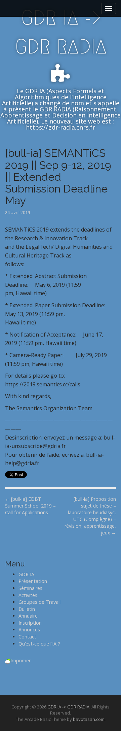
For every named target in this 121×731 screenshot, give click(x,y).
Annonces (29, 629)
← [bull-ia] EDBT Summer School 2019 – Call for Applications (30, 506)
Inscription (30, 623)
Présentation (32, 581)
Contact (27, 636)
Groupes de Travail (39, 602)
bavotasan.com (89, 719)
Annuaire (28, 616)
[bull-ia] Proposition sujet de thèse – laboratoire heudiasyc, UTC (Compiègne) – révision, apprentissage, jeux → (90, 516)
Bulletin (26, 609)
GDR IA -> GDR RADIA (61, 32)
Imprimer (20, 660)
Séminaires (30, 588)
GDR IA (26, 574)
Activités (27, 595)
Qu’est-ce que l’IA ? (39, 643)
